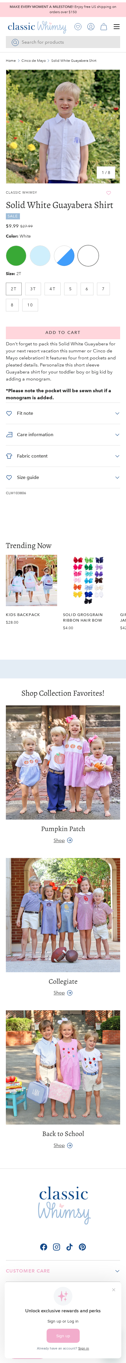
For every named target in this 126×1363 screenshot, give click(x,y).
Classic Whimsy (21, 193)
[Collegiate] (63, 915)
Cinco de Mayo (33, 61)
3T (33, 288)
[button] (103, 26)
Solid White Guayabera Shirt (73, 61)
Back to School (63, 1133)
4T (52, 288)
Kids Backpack (23, 615)
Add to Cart (63, 332)
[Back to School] (63, 1067)
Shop (59, 840)
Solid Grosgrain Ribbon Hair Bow (83, 617)
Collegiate (63, 981)
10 (30, 305)
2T (14, 288)
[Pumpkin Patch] (63, 762)
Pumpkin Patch (63, 828)
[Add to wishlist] (108, 193)
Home (11, 61)
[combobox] (63, 42)
